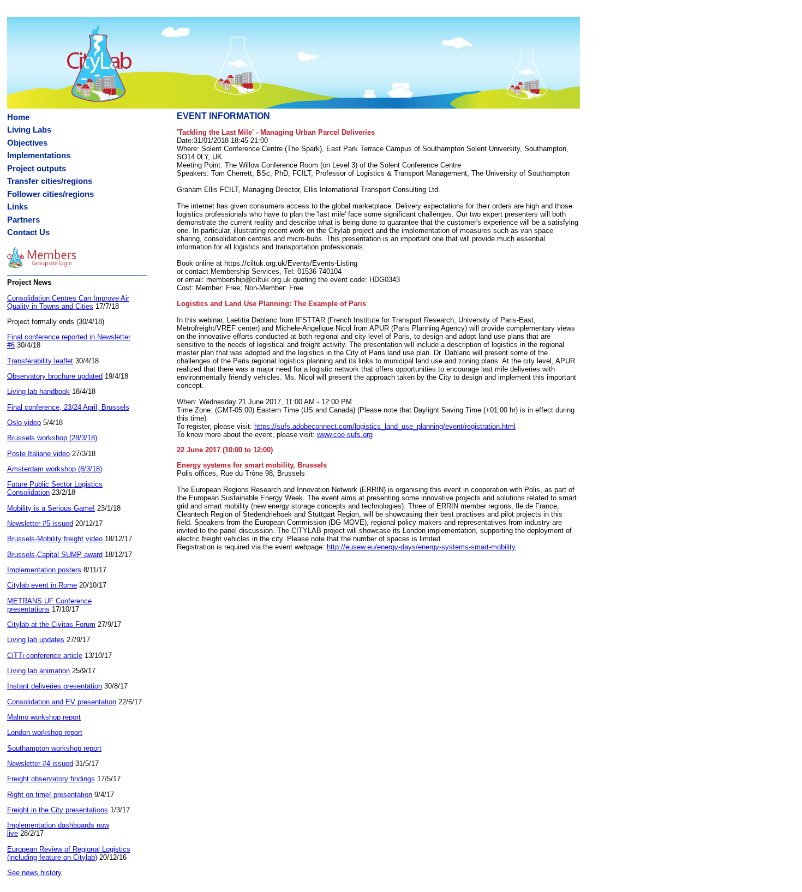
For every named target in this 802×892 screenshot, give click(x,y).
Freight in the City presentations (57, 810)
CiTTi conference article (44, 655)
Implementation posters (44, 570)
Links (17, 206)
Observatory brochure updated (55, 376)
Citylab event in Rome (42, 585)
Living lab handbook (38, 391)
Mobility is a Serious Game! (51, 508)
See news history (34, 873)
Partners (23, 219)
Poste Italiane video (38, 454)
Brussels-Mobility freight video (55, 539)
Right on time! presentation (49, 795)
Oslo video (24, 422)
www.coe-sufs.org (345, 434)
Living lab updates (35, 640)
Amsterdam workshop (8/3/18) (54, 469)
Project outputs (36, 168)
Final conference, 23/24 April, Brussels (68, 407)
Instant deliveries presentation (54, 686)
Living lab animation (38, 671)
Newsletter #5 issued (40, 523)
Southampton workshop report (54, 748)
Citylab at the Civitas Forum (51, 624)
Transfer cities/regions (49, 181)
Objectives (27, 143)
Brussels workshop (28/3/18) (52, 438)
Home (18, 117)
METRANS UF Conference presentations (49, 605)
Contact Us (28, 232)
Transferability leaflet (40, 361)
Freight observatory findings (51, 779)
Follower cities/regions (50, 194)
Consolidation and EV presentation (61, 702)
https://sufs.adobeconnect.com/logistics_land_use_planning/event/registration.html (385, 426)
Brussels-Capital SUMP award (55, 554)
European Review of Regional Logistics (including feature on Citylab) (68, 853)
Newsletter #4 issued (40, 763)
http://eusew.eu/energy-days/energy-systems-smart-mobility (421, 547)
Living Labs (29, 129)
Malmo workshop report (44, 717)
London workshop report (44, 732)
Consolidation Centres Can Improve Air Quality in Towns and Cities (68, 302)
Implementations (38, 155)
